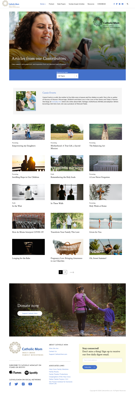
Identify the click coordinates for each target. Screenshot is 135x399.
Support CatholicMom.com (58, 354)
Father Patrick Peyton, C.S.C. (58, 379)
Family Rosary (54, 372)
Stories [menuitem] (42, 4)
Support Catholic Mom (29, 313)
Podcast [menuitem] (51, 4)
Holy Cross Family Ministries (58, 369)
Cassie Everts (49, 92)
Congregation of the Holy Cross (60, 377)
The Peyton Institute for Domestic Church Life (60, 383)
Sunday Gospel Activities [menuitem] (76, 4)
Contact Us (53, 351)
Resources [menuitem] (91, 4)
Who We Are (53, 348)
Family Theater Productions (58, 374)
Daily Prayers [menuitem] (61, 4)
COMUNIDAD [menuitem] (101, 4)
